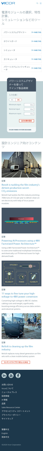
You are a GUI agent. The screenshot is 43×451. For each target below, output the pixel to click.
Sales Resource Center (11, 407)
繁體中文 (5, 429)
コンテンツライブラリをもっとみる (16, 362)
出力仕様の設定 (26, 121)
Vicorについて (8, 388)
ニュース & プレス (9, 392)
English (5, 433)
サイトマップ (7, 419)
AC (12, 100)
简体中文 (5, 437)
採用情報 (5, 396)
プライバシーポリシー (11, 415)
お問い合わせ (7, 385)
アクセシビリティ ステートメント (16, 411)
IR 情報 (4, 400)
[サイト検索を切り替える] (38, 3)
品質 (3, 404)
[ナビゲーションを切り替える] (41, 3)
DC (18, 100)
